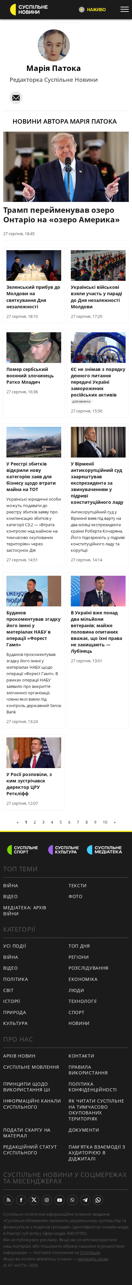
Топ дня (79, 946)
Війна (10, 885)
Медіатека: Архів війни (24, 910)
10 (105, 822)
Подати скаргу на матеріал (27, 1133)
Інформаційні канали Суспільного (32, 1104)
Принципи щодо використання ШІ (26, 1087)
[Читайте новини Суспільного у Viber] (72, 1200)
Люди (76, 990)
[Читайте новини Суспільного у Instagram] (47, 1200)
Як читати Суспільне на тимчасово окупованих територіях (96, 1110)
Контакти (82, 1056)
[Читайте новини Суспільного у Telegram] (85, 1200)
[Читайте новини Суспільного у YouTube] (59, 1200)
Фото (76, 896)
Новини (79, 1023)
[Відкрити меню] (126, 9)
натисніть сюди (93, 1259)
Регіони (79, 957)
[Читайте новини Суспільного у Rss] (8, 1200)
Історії (11, 1001)
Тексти (78, 885)
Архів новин (19, 1056)
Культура (15, 1023)
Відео (10, 896)
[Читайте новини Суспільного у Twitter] (34, 1200)
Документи (84, 1130)
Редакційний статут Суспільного (30, 1150)
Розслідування (89, 968)
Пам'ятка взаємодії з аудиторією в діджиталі (97, 1153)
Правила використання (88, 1070)
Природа (14, 1012)
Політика (15, 979)
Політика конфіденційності (93, 1087)
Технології (83, 1001)
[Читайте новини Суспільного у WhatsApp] (98, 1200)
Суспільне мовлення (31, 1067)
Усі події (14, 946)
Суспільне (90, 1252)
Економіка (83, 979)
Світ (8, 990)
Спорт (77, 1012)
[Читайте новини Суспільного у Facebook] (21, 1200)
